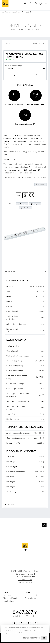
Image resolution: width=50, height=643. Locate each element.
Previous (38, 253)
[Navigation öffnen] (46, 3)
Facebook (23, 204)
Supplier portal (31, 595)
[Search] (25, 3)
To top (44, 525)
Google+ (35, 204)
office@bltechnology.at (25, 582)
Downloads (9, 504)
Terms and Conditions (12, 598)
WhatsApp (26, 208)
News (5, 592)
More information (31, 638)
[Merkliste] (30, 3)
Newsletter (7, 595)
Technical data (10, 271)
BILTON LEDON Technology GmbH (12, 3)
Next (44, 253)
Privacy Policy (30, 598)
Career (27, 592)
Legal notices (8, 601)
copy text (41, 184)
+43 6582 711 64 (25, 579)
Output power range (13, 66)
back (8, 43)
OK (44, 638)
